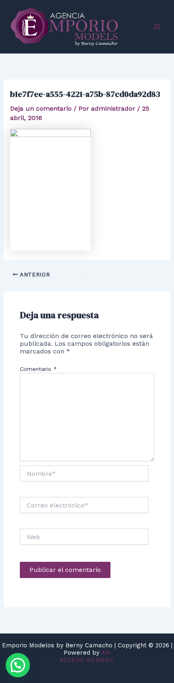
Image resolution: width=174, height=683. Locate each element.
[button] (18, 665)
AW (105, 652)
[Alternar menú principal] (157, 27)
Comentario (38, 369)
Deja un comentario (41, 108)
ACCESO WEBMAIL (87, 660)
